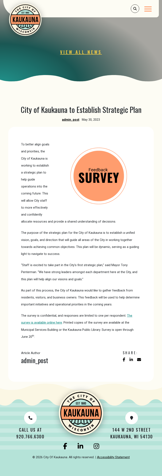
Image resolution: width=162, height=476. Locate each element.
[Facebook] (65, 446)
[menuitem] (113, 457)
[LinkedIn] (80, 446)
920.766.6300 (30, 436)
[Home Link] (26, 19)
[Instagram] (96, 446)
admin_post (70, 120)
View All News (81, 52)
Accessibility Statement (113, 457)
